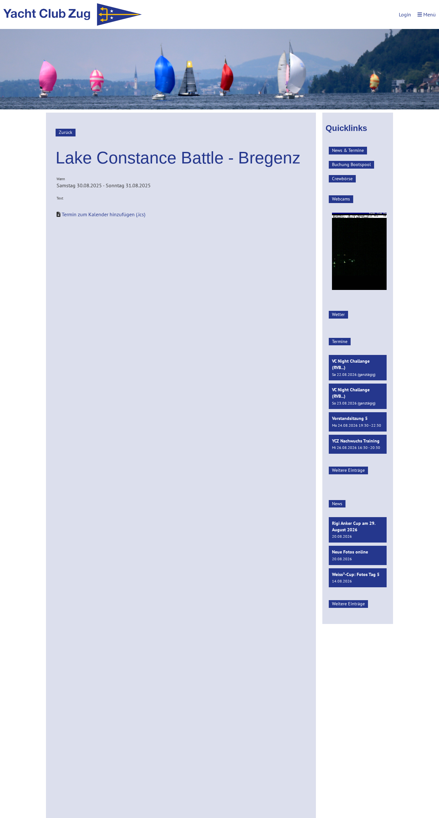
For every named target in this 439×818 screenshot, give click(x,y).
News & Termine (348, 150)
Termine (339, 341)
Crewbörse (342, 178)
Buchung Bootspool (351, 164)
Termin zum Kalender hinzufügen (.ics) (103, 214)
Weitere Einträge (348, 470)
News (337, 504)
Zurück (65, 132)
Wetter (338, 314)
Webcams (341, 199)
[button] (358, 367)
